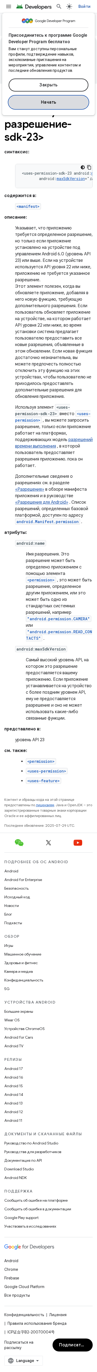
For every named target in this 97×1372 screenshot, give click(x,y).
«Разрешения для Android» (41, 502)
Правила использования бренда (37, 1323)
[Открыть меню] (8, 6)
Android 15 (13, 1085)
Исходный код (17, 897)
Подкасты (13, 922)
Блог (8, 914)
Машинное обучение (22, 954)
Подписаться (73, 1345)
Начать (48, 102)
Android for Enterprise (23, 879)
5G (7, 988)
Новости (11, 905)
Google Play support (21, 1217)
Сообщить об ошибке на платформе (36, 1200)
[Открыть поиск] (59, 6)
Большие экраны (18, 1011)
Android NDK (15, 1177)
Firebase (11, 1278)
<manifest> (28, 206)
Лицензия (58, 1315)
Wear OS (12, 1020)
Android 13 (13, 1103)
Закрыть (48, 85)
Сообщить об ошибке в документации (37, 1209)
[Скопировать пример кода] (89, 167)
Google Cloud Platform (24, 1286)
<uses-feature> (43, 780)
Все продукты (17, 1295)
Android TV (13, 1046)
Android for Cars (18, 1037)
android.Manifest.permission (47, 521)
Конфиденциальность (23, 980)
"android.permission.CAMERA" (58, 618)
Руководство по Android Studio (31, 1143)
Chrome (11, 1269)
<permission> (41, 579)
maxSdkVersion (71, 178)
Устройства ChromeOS (24, 1028)
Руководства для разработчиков (32, 1151)
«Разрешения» (29, 489)
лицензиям (45, 805)
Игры (8, 945)
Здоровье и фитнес (21, 962)
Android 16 (13, 1077)
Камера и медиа (18, 971)
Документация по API (23, 1160)
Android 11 (13, 1120)
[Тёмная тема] (82, 167)
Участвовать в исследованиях (30, 1226)
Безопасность (16, 888)
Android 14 (13, 1094)
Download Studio (19, 1169)
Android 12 (13, 1111)
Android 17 (13, 1068)
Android (11, 871)
